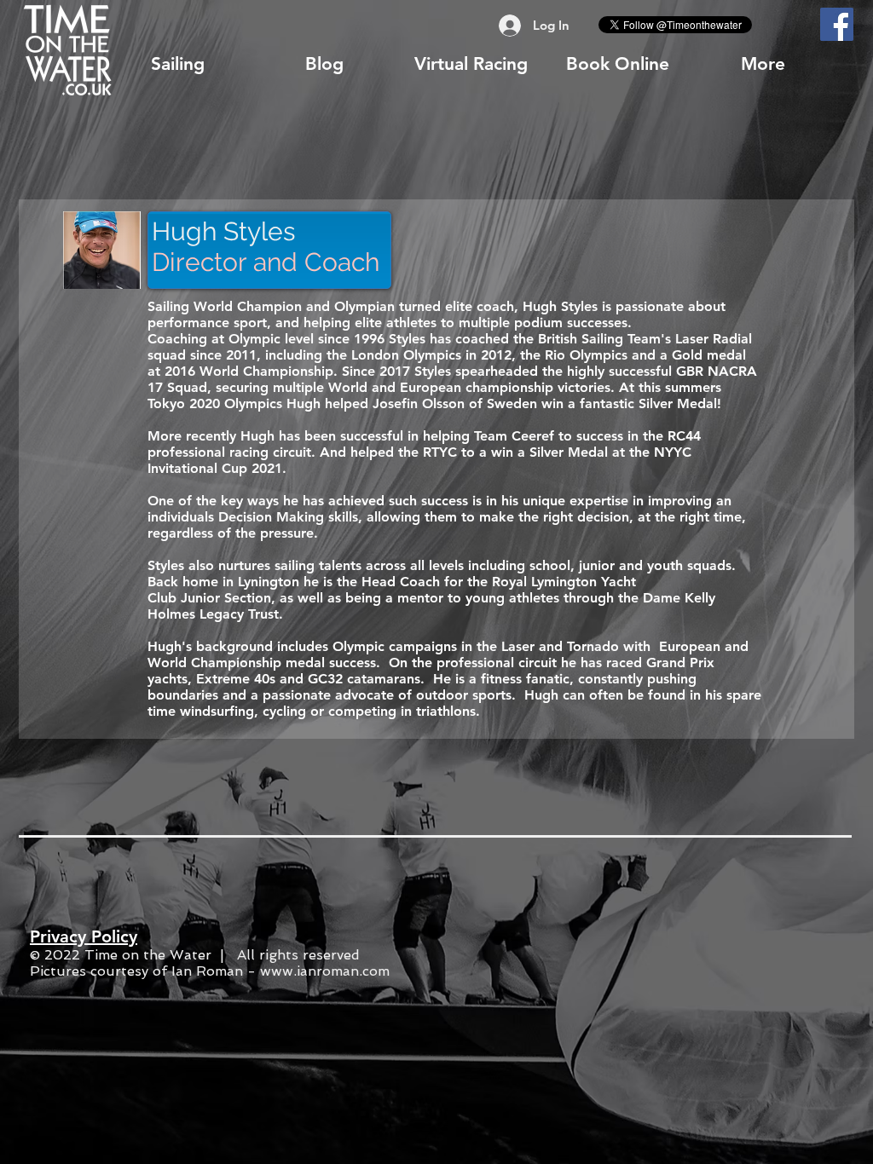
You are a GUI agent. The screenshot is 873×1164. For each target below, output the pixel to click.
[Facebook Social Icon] (836, 24)
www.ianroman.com (325, 971)
